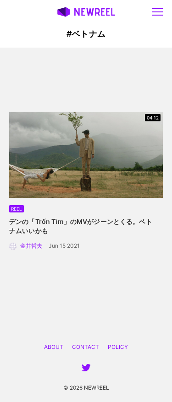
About (53, 346)
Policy (118, 346)
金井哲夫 (31, 245)
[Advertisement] (86, 80)
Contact (85, 346)
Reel (16, 209)
